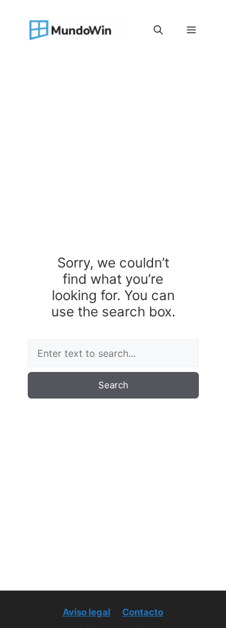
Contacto (142, 612)
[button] (158, 30)
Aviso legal (86, 612)
